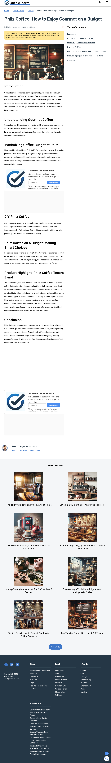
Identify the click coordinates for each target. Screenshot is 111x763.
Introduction (72, 34)
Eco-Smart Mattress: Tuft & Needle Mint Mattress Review (40, 712)
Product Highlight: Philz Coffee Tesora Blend (85, 56)
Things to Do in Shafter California (38, 719)
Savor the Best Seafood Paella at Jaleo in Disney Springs (39, 726)
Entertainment (86, 686)
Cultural (83, 671)
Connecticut (59, 677)
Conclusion (71, 60)
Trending (84, 692)
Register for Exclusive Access (38, 687)
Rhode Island (60, 692)
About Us (33, 674)
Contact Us (34, 677)
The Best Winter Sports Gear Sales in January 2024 (40, 747)
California (58, 695)
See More (55, 647)
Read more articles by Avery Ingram (26, 450)
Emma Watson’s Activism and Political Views (39, 733)
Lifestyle (84, 677)
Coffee (30, 11)
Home (6, 11)
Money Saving (18, 11)
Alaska (57, 674)
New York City (60, 686)
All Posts (33, 680)
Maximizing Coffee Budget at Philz (81, 43)
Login (32, 683)
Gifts (82, 674)
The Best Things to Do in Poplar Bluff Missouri (39, 753)
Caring (83, 689)
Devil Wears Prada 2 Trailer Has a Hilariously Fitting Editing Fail (40, 740)
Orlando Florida (61, 689)
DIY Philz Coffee (74, 47)
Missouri (58, 683)
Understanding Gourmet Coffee (80, 38)
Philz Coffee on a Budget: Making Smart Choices (86, 51)
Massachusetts (61, 680)
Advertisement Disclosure (40, 671)
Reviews (84, 683)
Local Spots (59, 671)
